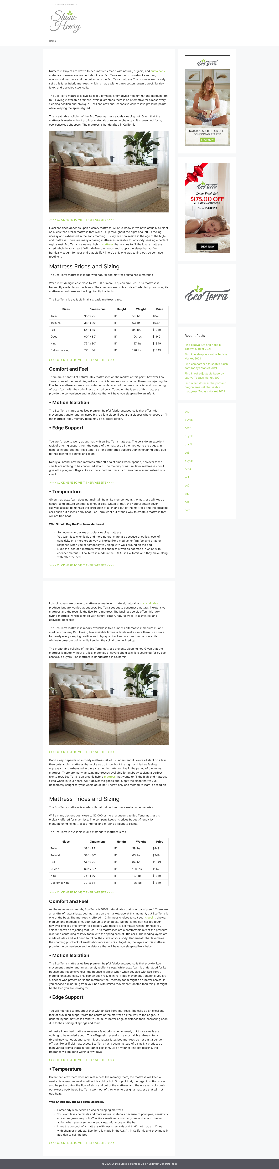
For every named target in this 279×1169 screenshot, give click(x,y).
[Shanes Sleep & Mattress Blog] (65, 18)
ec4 (187, 502)
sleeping (150, 917)
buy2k (189, 460)
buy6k (189, 436)
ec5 (187, 452)
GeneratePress (168, 1163)
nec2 (188, 428)
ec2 (187, 485)
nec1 (188, 510)
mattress (108, 244)
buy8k (189, 419)
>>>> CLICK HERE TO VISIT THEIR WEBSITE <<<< (81, 219)
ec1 (187, 477)
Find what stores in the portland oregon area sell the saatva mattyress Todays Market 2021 (205, 387)
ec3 (187, 493)
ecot (187, 411)
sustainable (158, 71)
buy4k (189, 444)
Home (52, 40)
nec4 (188, 469)
